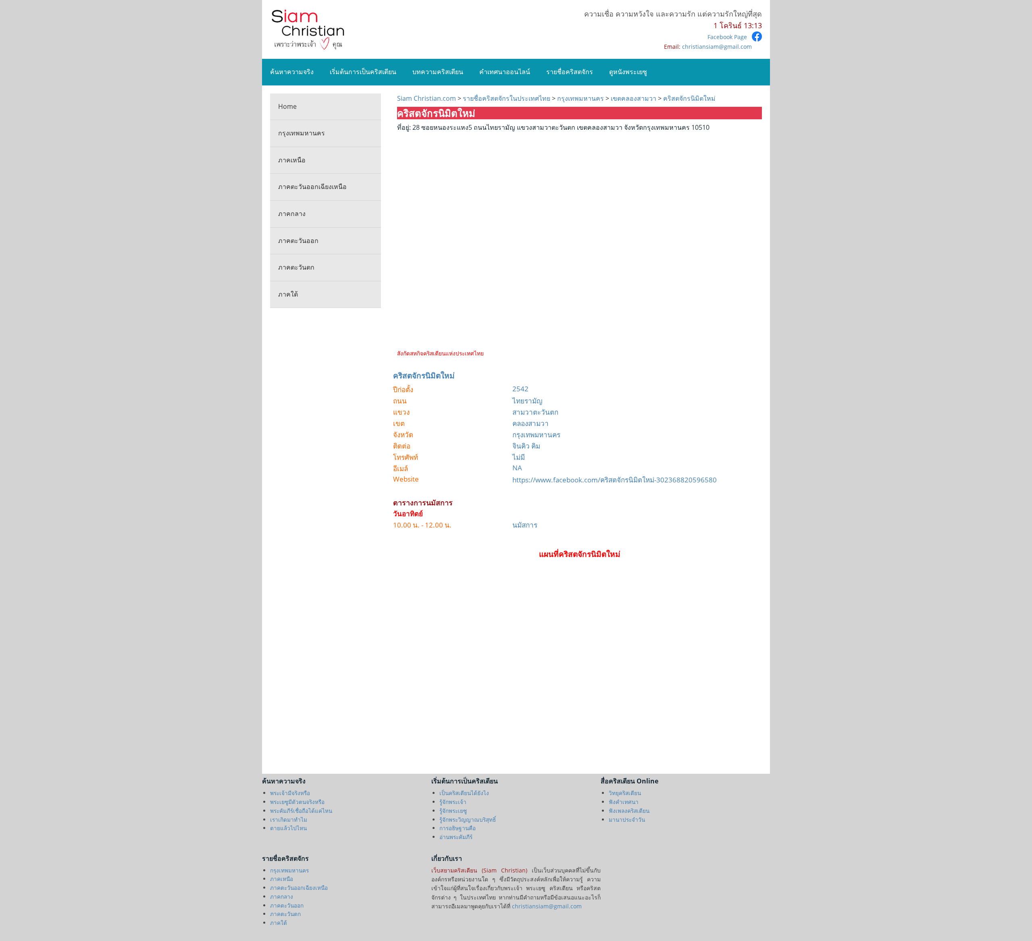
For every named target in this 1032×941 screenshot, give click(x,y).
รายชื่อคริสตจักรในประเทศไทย (506, 98)
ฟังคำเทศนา (624, 802)
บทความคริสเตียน (437, 71)
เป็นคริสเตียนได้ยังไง (464, 793)
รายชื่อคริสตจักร (569, 71)
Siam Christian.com (427, 98)
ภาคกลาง (292, 213)
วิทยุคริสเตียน (625, 793)
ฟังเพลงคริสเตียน (629, 810)
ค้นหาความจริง (292, 71)
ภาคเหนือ (292, 160)
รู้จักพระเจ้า (452, 802)
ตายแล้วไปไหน (288, 828)
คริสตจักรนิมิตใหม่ (689, 98)
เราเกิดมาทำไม (288, 819)
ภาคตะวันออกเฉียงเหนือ (312, 186)
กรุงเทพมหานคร (301, 133)
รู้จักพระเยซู (453, 810)
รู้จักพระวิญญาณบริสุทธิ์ (467, 819)
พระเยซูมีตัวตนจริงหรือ (297, 802)
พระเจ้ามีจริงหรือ (290, 793)
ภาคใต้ (288, 294)
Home (287, 106)
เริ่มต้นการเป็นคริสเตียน (363, 71)
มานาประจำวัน (627, 819)
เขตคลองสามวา (634, 98)
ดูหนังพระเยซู (628, 71)
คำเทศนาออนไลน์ (504, 71)
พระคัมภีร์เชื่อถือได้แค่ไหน (301, 810)
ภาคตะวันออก (298, 240)
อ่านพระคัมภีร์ (455, 837)
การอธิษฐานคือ (457, 828)
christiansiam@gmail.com (717, 46)
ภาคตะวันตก (296, 267)
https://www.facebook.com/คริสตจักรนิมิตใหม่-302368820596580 (614, 479)
